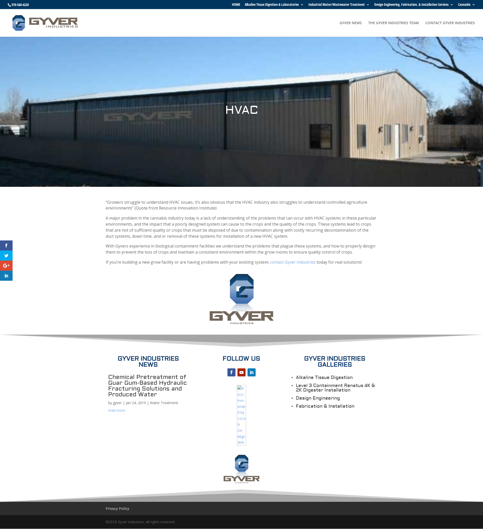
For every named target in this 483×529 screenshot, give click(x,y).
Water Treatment (164, 402)
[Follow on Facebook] (231, 372)
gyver (117, 402)
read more (116, 410)
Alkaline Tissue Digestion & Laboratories (272, 5)
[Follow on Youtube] (241, 372)
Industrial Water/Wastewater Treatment (336, 5)
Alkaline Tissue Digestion (324, 377)
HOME (236, 5)
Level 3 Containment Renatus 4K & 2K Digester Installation (335, 388)
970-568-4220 (20, 4)
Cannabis (464, 5)
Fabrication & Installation (325, 406)
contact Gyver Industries (293, 262)
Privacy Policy (117, 508)
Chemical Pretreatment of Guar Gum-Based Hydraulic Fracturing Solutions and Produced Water (147, 385)
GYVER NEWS (351, 23)
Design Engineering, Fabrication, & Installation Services (411, 5)
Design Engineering (318, 398)
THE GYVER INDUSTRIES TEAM (393, 23)
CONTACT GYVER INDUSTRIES (450, 23)
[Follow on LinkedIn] (252, 372)
